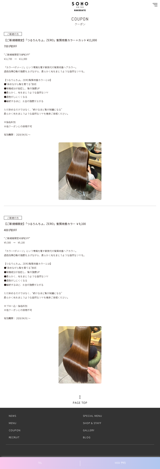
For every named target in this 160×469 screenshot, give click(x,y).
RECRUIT (14, 437)
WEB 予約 (120, 463)
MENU (12, 423)
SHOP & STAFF (92, 423)
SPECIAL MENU (92, 416)
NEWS (12, 416)
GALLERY (88, 430)
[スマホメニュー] (154, 5)
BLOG (87, 437)
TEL (40, 463)
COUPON (14, 430)
